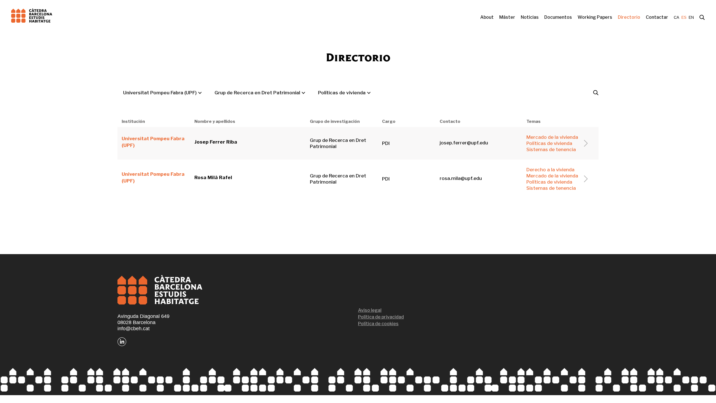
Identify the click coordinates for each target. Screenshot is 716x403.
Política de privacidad (381, 317)
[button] (162, 93)
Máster (507, 17)
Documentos (558, 17)
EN (691, 17)
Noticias (530, 17)
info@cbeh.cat (133, 328)
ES (683, 17)
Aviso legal (369, 310)
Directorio (629, 17)
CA (676, 17)
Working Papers (595, 17)
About (487, 17)
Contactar (657, 17)
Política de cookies (378, 323)
